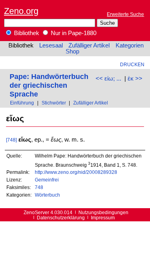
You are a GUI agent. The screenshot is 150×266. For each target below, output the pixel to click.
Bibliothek (25, 33)
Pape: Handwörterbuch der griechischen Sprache (49, 85)
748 (39, 187)
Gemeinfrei (47, 179)
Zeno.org (21, 11)
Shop (72, 51)
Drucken (132, 64)
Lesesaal (51, 45)
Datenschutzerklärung (61, 217)
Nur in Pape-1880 (72, 33)
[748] (11, 139)
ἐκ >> (135, 78)
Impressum (103, 217)
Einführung (22, 102)
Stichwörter (54, 102)
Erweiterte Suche (125, 14)
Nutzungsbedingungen (103, 212)
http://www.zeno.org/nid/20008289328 (76, 172)
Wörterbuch (47, 194)
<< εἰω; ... (108, 78)
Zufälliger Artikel (89, 45)
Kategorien (130, 45)
